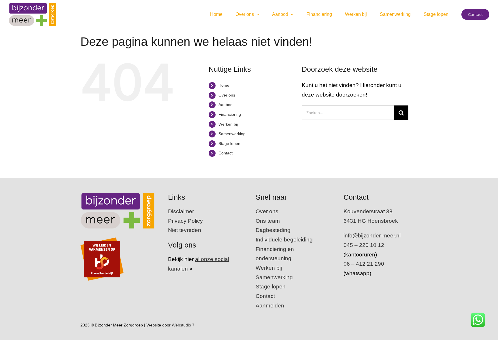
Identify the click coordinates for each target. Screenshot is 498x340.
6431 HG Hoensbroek (371, 221)
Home (223, 85)
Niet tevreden (184, 230)
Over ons (226, 95)
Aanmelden (270, 306)
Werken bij (228, 124)
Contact (225, 153)
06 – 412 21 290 (364, 264)
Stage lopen (229, 143)
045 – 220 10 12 (364, 245)
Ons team (268, 221)
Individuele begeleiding (284, 240)
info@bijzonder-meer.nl (372, 236)
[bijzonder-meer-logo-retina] (32, 6)
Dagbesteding (273, 230)
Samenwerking (232, 133)
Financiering (229, 114)
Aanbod (225, 104)
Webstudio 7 (184, 325)
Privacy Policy (185, 221)
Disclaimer (181, 211)
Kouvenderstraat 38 (368, 211)
